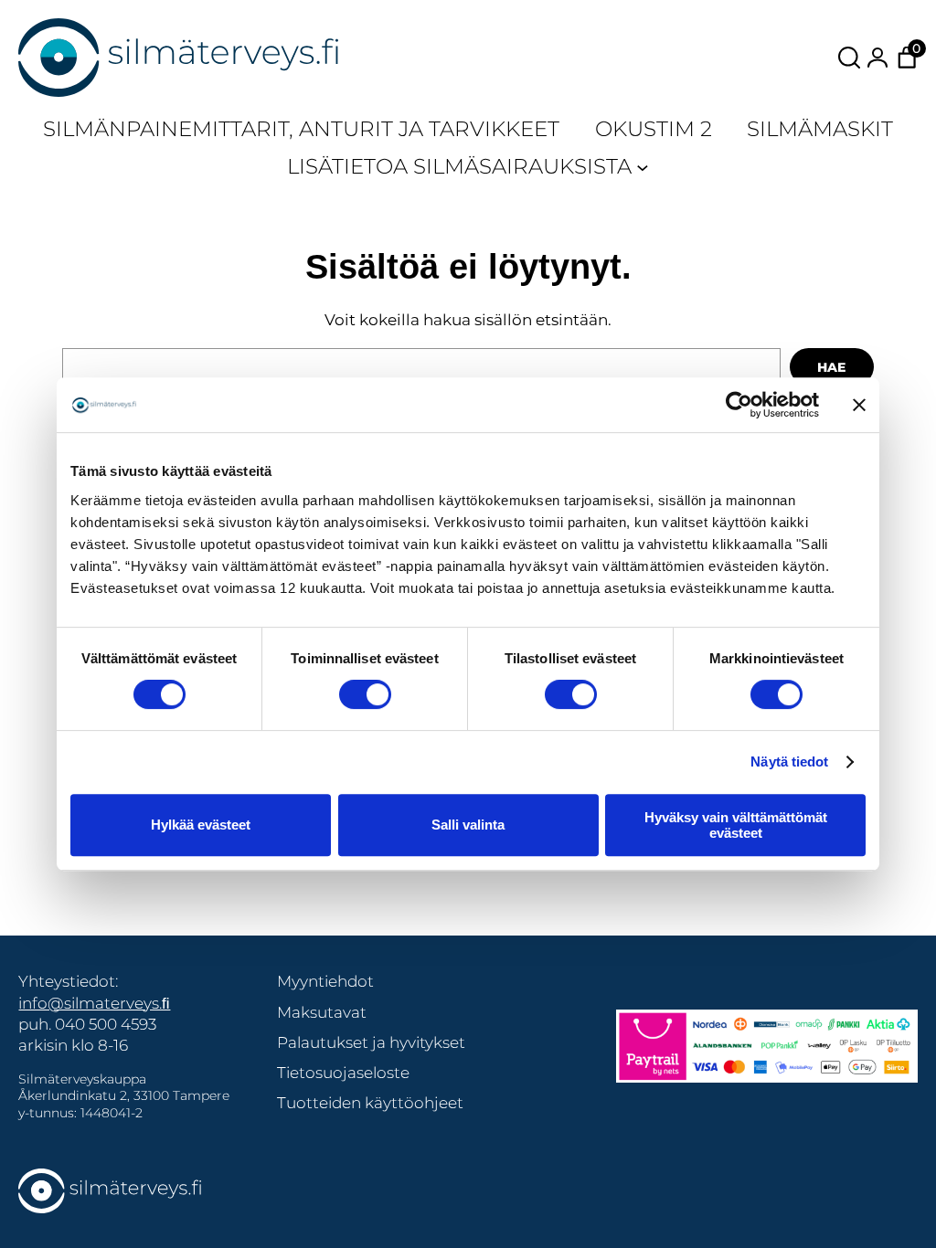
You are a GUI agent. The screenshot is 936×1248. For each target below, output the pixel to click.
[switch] (365, 694)
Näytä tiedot (789, 761)
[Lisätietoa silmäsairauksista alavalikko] (642, 166)
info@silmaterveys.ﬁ (94, 1002)
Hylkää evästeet (200, 824)
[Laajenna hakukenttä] (849, 58)
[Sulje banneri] (859, 404)
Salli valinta (468, 824)
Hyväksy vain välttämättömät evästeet (735, 825)
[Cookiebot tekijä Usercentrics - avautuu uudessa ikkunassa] (739, 404)
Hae (831, 367)
